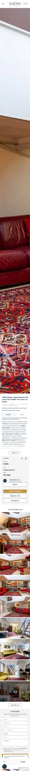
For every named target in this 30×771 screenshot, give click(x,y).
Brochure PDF (15, 501)
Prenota (15, 484)
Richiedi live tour (15, 496)
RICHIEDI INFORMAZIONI (15, 491)
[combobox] (15, 737)
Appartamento (12, 404)
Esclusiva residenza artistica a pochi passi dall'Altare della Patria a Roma (15, 404)
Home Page (4, 404)
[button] (22, 458)
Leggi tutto (15, 453)
